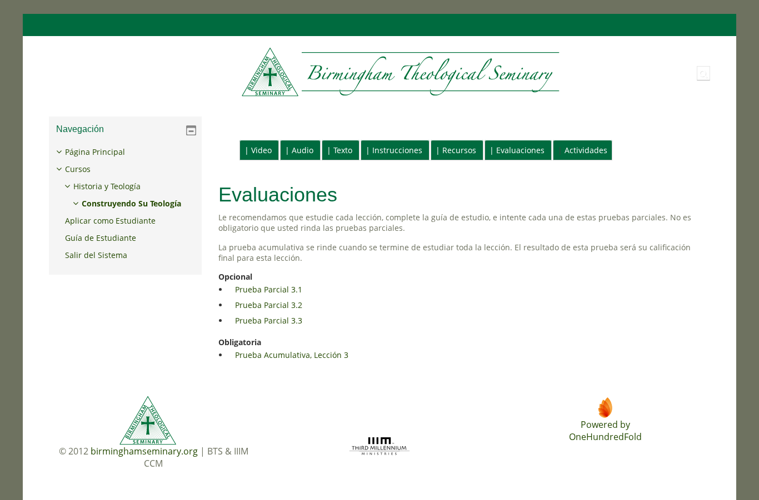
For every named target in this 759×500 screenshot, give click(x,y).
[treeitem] (125, 203)
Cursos (78, 169)
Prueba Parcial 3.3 (268, 320)
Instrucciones (397, 150)
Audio (302, 150)
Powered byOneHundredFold (605, 430)
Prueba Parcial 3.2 (268, 305)
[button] (703, 73)
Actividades (586, 150)
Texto (342, 150)
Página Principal (95, 152)
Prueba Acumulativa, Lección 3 (291, 355)
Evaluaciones (520, 150)
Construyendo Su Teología (131, 203)
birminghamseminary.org (144, 451)
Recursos (459, 150)
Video (261, 150)
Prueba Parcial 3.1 (268, 289)
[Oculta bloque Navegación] (191, 130)
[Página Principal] (301, 72)
